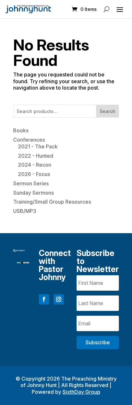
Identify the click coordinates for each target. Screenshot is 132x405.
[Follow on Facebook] (44, 299)
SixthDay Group (81, 392)
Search (107, 111)
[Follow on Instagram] (59, 299)
